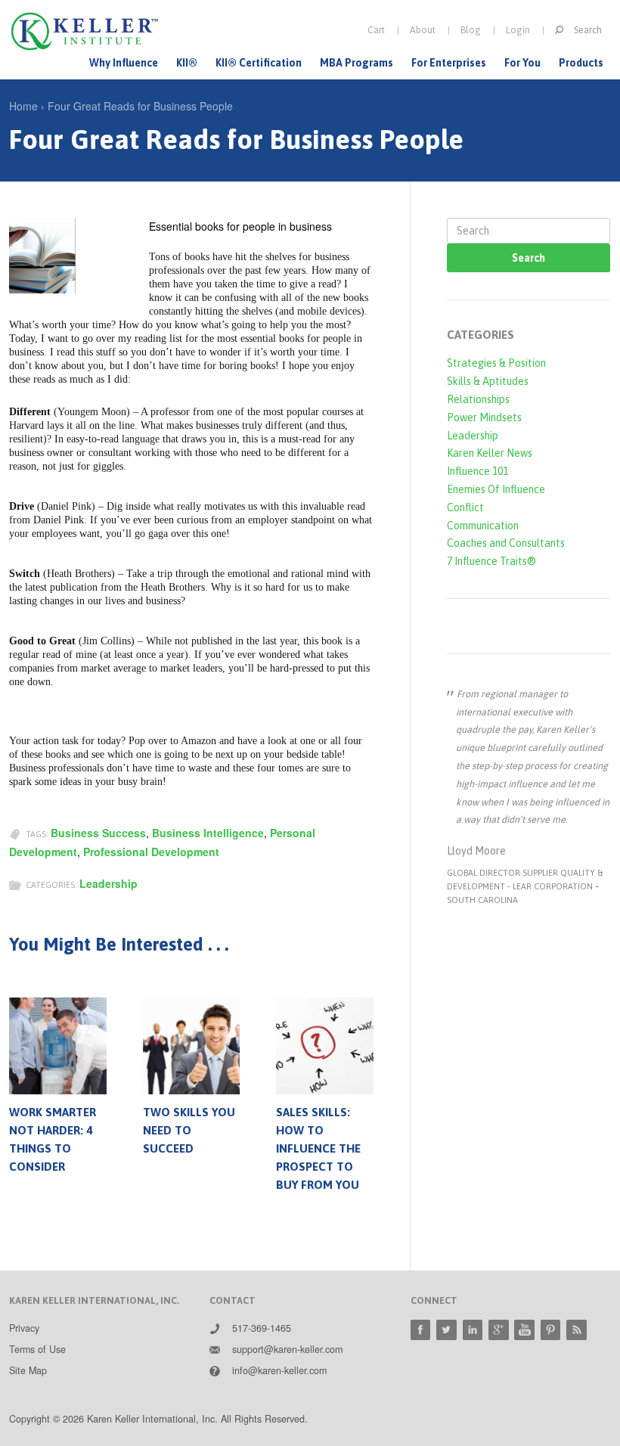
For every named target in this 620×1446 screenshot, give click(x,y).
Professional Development (151, 851)
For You (522, 63)
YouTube (524, 1330)
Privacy (24, 1328)
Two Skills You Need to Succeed (189, 1130)
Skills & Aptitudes (488, 381)
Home (23, 105)
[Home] (84, 31)
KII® (186, 63)
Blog (470, 30)
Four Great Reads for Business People (140, 105)
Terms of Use (37, 1349)
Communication (483, 526)
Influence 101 (477, 471)
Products (581, 63)
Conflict (465, 507)
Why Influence (123, 63)
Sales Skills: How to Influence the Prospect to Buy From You (318, 1148)
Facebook (421, 1330)
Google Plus (498, 1330)
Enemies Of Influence (496, 489)
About (423, 30)
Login (518, 30)
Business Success (98, 832)
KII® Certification (258, 63)
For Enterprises (448, 63)
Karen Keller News (489, 453)
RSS (576, 1330)
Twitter (446, 1330)
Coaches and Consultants (506, 543)
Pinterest (551, 1330)
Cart (376, 30)
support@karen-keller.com (287, 1349)
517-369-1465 (261, 1328)
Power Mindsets (484, 417)
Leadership (108, 883)
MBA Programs (356, 63)
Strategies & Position (496, 363)
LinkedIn (473, 1330)
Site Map (28, 1370)
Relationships (478, 399)
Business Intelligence (208, 832)
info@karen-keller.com (279, 1370)
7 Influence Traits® (491, 561)
